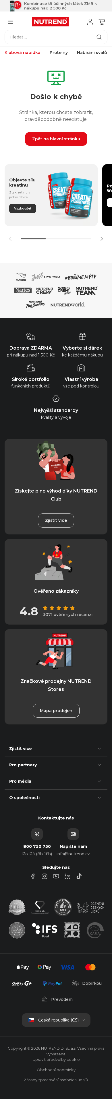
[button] (101, 239)
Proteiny (59, 52)
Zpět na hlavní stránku (56, 139)
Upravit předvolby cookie (56, 1059)
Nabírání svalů (92, 52)
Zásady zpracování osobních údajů (56, 1079)
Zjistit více (56, 520)
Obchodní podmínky (56, 1069)
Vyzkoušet (22, 208)
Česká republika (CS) (58, 1020)
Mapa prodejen (56, 710)
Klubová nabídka (22, 52)
